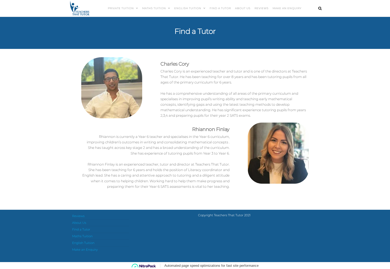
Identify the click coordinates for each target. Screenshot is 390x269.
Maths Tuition (154, 8)
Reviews (262, 8)
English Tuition (187, 8)
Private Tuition (121, 8)
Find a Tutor (220, 8)
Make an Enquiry (287, 8)
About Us (242, 8)
